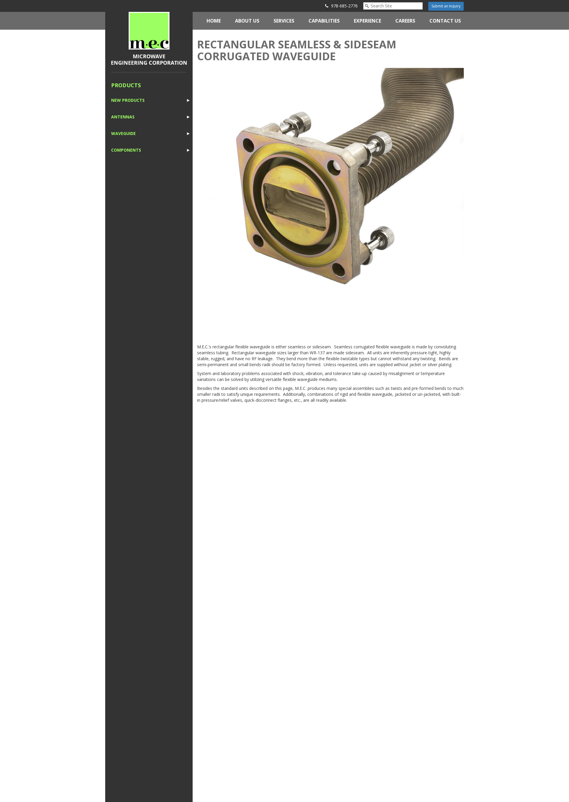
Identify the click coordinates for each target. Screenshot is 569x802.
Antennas (123, 117)
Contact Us (445, 21)
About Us (247, 21)
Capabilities (324, 21)
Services (284, 21)
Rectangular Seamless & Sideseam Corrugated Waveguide (296, 50)
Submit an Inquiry (446, 6)
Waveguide (123, 133)
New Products (128, 100)
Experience (367, 21)
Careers (405, 21)
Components (126, 150)
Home (214, 21)
